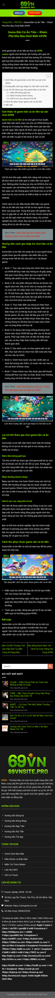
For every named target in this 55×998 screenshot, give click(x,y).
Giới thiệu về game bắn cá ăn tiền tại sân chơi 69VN (25, 81)
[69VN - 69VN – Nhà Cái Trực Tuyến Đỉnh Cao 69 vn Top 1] (27, 4)
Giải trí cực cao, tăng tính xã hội (23, 98)
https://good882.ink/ (13, 935)
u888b (29, 932)
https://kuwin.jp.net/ (33, 972)
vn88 (31, 928)
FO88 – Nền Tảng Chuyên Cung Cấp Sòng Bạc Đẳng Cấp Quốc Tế (30, 694)
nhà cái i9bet (8, 945)
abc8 (36, 949)
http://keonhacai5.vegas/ (15, 975)
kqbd (40, 925)
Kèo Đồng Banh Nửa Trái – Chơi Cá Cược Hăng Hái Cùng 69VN (40, 649)
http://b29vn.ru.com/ (12, 959)
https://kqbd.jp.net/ (12, 972)
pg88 (38, 975)
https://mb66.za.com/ (37, 942)
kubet (47, 925)
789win (5, 949)
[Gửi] (50, 666)
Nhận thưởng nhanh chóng (21, 96)
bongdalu (21, 945)
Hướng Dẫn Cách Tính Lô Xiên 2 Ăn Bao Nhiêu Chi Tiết (29, 727)
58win (45, 975)
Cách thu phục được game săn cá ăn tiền (23, 102)
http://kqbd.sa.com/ (11, 956)
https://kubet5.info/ (33, 938)
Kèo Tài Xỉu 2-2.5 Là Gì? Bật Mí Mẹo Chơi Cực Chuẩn (31, 716)
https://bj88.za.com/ (21, 949)
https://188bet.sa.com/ (14, 942)
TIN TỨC (18, 22)
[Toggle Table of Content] (47, 76)
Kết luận (9, 105)
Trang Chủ (7, 22)
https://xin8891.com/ (12, 938)
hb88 (6, 952)
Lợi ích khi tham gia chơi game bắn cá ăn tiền (25, 90)
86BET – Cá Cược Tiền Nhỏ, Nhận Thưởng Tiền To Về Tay (30, 705)
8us (10, 979)
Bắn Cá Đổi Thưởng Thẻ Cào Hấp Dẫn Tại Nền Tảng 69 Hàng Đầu (13, 649)
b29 (5, 979)
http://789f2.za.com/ (35, 952)
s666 (31, 975)
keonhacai (41, 928)
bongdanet (31, 935)
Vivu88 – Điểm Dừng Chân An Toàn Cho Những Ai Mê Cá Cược (29, 683)
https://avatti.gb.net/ (29, 969)
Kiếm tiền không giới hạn (20, 93)
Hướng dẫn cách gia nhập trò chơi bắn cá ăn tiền (26, 86)
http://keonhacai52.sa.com (36, 956)
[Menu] (3, 4)
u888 (13, 952)
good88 (22, 928)
